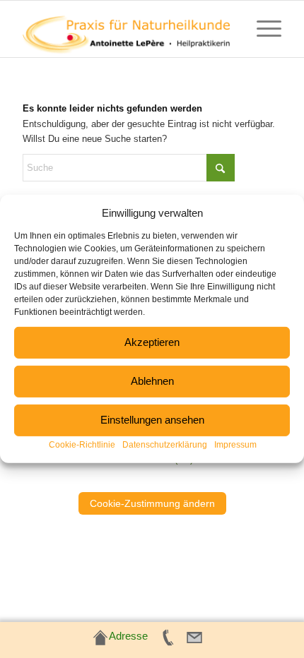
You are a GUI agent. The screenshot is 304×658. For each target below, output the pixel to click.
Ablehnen (152, 381)
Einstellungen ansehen (152, 420)
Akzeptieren (152, 342)
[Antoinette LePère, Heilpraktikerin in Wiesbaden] (126, 29)
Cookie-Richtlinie (82, 445)
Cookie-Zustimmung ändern (152, 503)
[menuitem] (261, 29)
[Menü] (261, 29)
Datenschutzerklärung (164, 445)
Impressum (235, 445)
